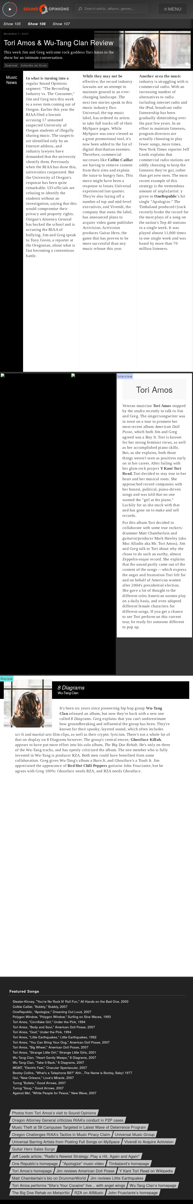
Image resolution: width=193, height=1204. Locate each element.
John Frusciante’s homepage (133, 1193)
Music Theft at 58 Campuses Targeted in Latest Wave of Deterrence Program (79, 1127)
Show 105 (12, 23)
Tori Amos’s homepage (32, 1171)
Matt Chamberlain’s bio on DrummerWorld (49, 1178)
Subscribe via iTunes (34, 65)
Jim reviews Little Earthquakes (116, 1178)
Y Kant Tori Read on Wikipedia (146, 1171)
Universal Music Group (134, 1135)
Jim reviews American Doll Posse (85, 1171)
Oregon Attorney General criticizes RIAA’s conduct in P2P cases (67, 1120)
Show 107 (61, 23)
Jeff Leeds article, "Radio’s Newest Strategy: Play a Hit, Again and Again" (76, 1156)
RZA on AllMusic (88, 1193)
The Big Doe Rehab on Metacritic (41, 1193)
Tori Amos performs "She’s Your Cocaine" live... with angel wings (68, 1185)
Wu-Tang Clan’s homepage (153, 1185)
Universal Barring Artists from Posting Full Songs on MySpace (66, 1142)
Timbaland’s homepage (129, 1164)
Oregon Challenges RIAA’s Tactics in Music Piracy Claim (61, 1135)
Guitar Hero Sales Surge (33, 1149)
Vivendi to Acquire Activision (148, 1142)
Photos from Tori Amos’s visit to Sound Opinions (54, 1113)
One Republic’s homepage (35, 1164)
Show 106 (37, 23)
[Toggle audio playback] (10, 9)
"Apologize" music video (83, 1164)
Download (11, 65)
